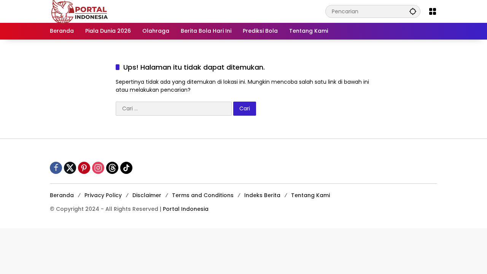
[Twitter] (70, 168)
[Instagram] (98, 168)
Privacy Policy (103, 195)
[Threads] (112, 168)
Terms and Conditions (203, 195)
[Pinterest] (84, 168)
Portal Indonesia (185, 209)
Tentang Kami (310, 195)
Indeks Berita (262, 195)
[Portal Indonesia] (80, 11)
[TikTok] (126, 168)
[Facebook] (56, 168)
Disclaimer (146, 195)
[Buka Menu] (432, 11)
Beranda (62, 195)
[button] (412, 11)
